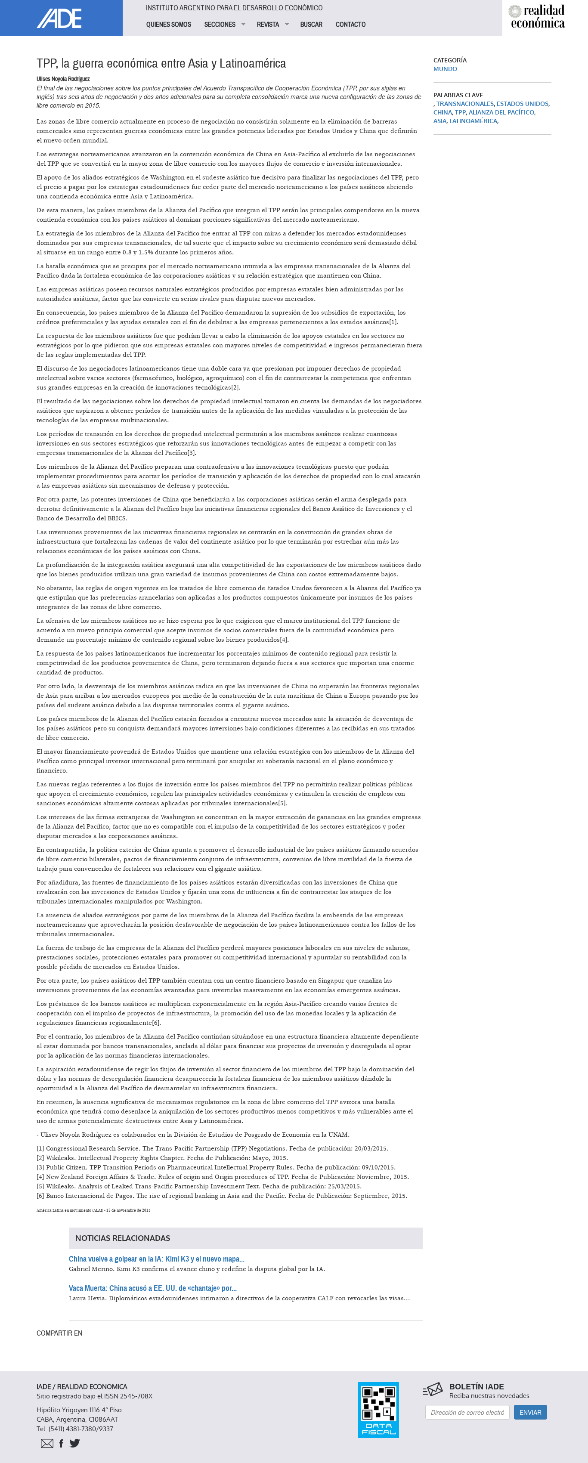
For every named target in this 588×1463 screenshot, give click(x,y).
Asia (439, 121)
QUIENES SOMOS (168, 24)
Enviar (531, 1412)
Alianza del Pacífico (501, 112)
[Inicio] (61, 14)
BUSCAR (311, 24)
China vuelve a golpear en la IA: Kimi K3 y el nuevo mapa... (156, 1259)
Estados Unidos (522, 104)
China (442, 112)
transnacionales (465, 104)
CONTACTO (351, 24)
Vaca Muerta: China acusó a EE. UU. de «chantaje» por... (153, 1288)
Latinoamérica (473, 121)
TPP (460, 112)
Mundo (445, 69)
